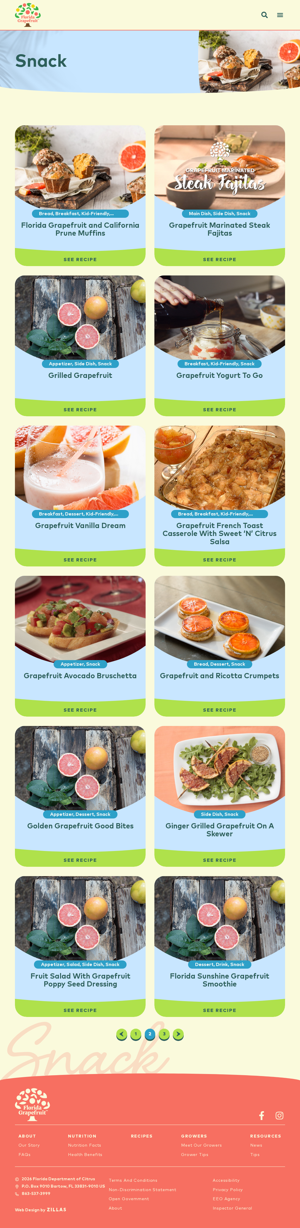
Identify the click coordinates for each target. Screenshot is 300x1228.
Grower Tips (195, 1155)
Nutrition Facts (84, 1145)
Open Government (129, 1199)
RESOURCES (266, 1136)
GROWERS (194, 1136)
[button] (265, 15)
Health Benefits (85, 1155)
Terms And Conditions (133, 1181)
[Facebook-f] (261, 1115)
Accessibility (226, 1181)
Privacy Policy (228, 1190)
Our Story (29, 1145)
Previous (121, 1034)
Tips (255, 1155)
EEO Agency (226, 1199)
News (256, 1145)
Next (178, 1034)
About (115, 1208)
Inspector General (232, 1208)
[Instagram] (279, 1115)
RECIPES (142, 1136)
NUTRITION (82, 1136)
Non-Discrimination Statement (143, 1190)
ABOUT (27, 1136)
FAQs (24, 1155)
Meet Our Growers (201, 1145)
